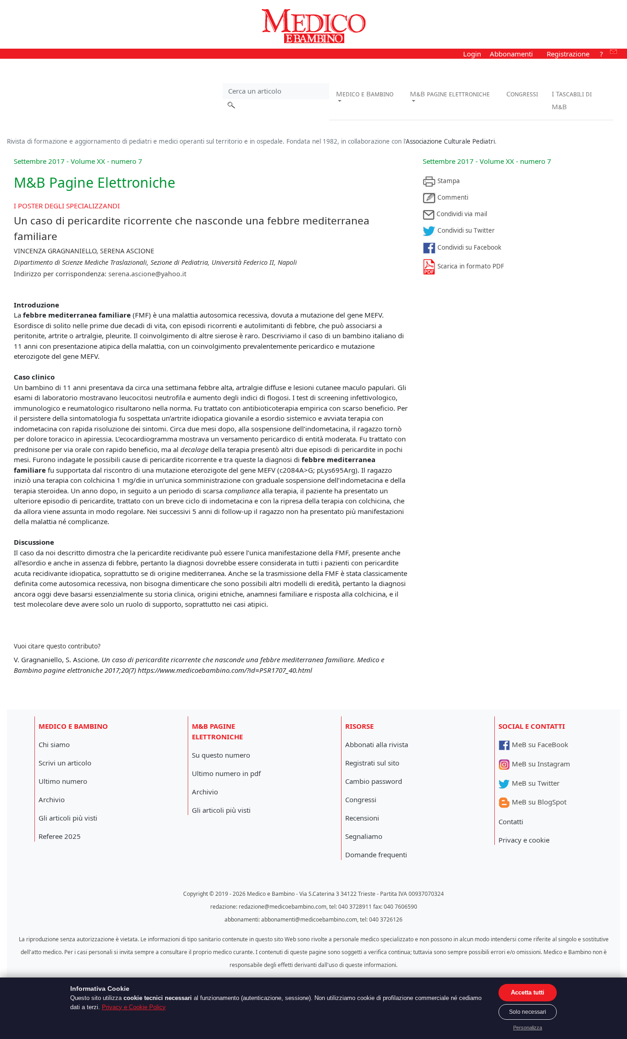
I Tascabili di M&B (572, 100)
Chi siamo (54, 744)
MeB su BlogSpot (538, 801)
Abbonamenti (511, 53)
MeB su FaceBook (539, 744)
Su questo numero (221, 755)
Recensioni (362, 817)
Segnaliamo (363, 836)
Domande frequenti (376, 854)
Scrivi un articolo (65, 762)
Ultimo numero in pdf (226, 773)
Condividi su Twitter (465, 230)
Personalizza (527, 1027)
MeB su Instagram (540, 763)
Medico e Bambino (364, 93)
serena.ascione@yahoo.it (147, 273)
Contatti (510, 821)
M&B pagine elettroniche (450, 93)
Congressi (522, 93)
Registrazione (568, 53)
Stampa (448, 181)
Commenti (452, 197)
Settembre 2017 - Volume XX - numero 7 (487, 161)
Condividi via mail (461, 214)
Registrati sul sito (372, 762)
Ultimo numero (63, 781)
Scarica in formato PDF (470, 266)
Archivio (52, 799)
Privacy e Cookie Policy (134, 1007)
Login (472, 53)
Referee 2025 (60, 836)
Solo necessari (527, 1012)
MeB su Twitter (535, 783)
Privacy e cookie (523, 839)
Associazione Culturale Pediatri (450, 141)
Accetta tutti (527, 992)
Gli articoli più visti (68, 817)
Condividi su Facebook (468, 247)
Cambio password (373, 781)
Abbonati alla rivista (376, 744)
